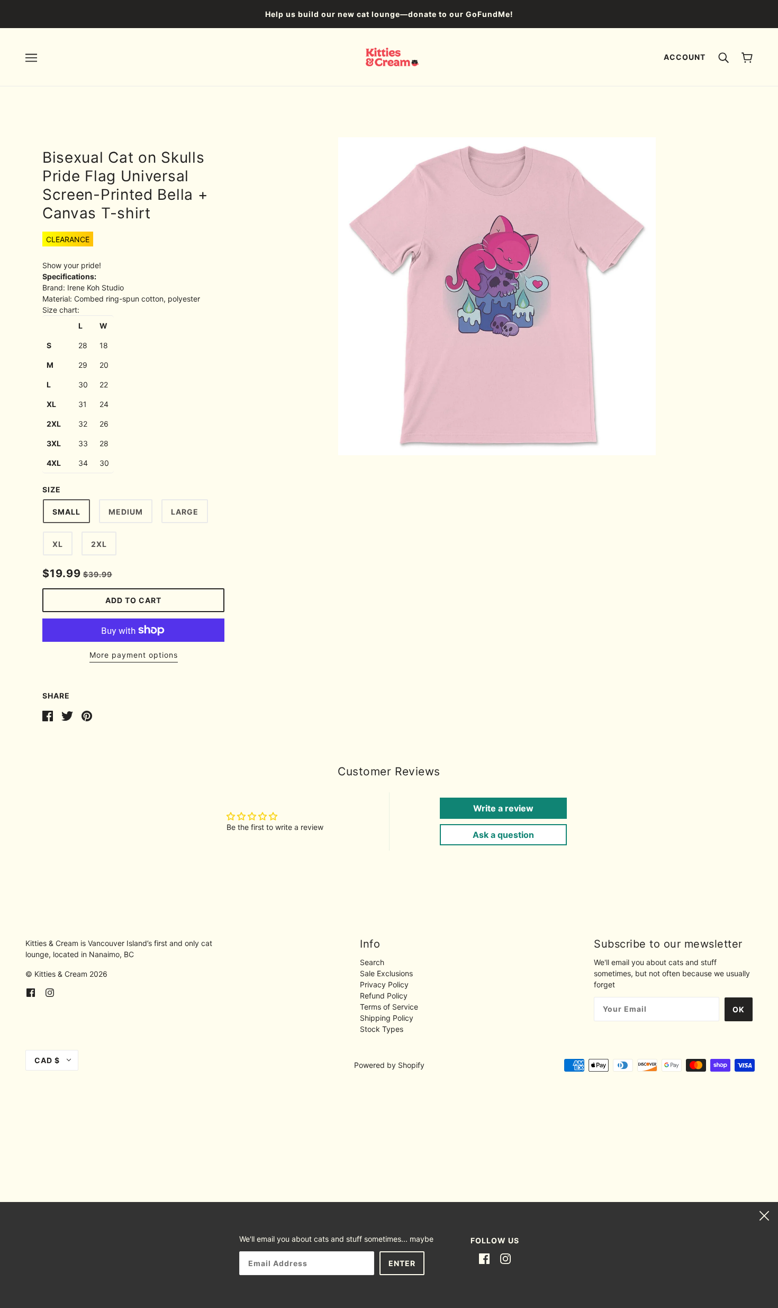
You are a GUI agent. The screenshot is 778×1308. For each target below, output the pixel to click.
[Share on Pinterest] (87, 715)
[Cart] (747, 56)
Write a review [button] (503, 808)
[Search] (723, 57)
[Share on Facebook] (47, 715)
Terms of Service (389, 1006)
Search (372, 962)
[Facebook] (484, 1258)
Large (184, 511)
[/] (392, 55)
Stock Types (381, 1028)
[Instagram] (505, 1258)
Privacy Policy (384, 984)
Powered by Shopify (389, 1065)
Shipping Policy (386, 1017)
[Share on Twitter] (67, 715)
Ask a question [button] (503, 834)
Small (66, 511)
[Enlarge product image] (497, 296)
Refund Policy (384, 995)
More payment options (133, 654)
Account (684, 56)
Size (51, 489)
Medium (125, 511)
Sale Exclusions (386, 973)
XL (57, 544)
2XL (99, 544)
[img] (30, 992)
